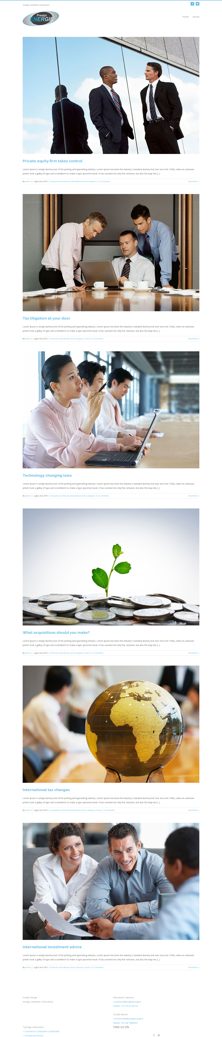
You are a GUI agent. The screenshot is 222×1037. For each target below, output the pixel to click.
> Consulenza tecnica (33, 1035)
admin (28, 181)
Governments (64, 181)
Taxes (87, 338)
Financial (54, 181)
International (76, 181)
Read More (193, 181)
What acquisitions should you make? (56, 632)
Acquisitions (55, 496)
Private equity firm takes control (52, 161)
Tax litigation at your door (46, 318)
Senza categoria (90, 181)
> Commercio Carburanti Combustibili (41, 1031)
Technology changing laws (47, 475)
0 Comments (104, 181)
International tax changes (46, 789)
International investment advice (52, 947)
